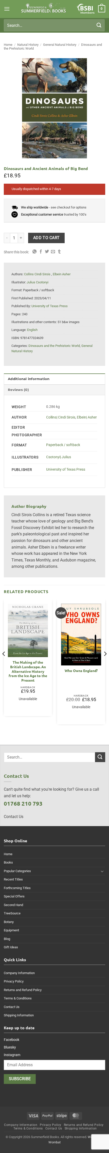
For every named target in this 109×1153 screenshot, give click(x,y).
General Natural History (59, 45)
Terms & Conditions (18, 998)
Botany (9, 922)
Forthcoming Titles (17, 888)
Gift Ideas (11, 947)
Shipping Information (19, 1015)
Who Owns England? (81, 670)
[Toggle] (102, 871)
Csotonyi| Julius (58, 457)
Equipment (11, 930)
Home (8, 45)
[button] (7, 9)
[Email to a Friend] (53, 251)
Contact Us (12, 1007)
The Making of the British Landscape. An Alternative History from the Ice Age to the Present (28, 671)
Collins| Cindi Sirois (60, 417)
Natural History (28, 45)
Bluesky (10, 1047)
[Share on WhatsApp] (34, 251)
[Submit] (99, 25)
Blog (7, 939)
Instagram (12, 1055)
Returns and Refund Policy (23, 990)
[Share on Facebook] (41, 251)
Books (8, 862)
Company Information (19, 973)
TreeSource (12, 913)
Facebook (11, 1040)
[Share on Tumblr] (59, 251)
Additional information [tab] (29, 379)
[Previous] (4, 664)
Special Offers (14, 896)
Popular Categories (17, 871)
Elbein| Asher (87, 417)
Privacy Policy (14, 981)
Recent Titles (13, 879)
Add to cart (46, 238)
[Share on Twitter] (47, 251)
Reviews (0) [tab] (18, 390)
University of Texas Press (65, 469)
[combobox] (54, 25)
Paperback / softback (63, 445)
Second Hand (13, 905)
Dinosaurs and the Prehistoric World (54, 346)
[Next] (105, 664)
